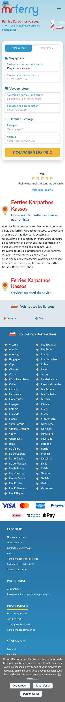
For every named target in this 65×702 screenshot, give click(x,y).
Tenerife (46, 473)
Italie (44, 369)
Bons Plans (12, 654)
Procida (45, 453)
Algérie (13, 349)
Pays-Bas (46, 438)
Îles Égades (16, 483)
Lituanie (45, 404)
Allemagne (15, 354)
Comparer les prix (32, 153)
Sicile (44, 463)
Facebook (12, 649)
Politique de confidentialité (20, 564)
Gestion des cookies (17, 569)
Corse (12, 374)
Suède (44, 468)
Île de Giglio (16, 458)
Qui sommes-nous (16, 537)
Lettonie (46, 399)
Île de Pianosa (17, 463)
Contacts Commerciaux (19, 548)
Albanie (13, 344)
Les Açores (47, 389)
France (13, 419)
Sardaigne (46, 458)
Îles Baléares (16, 468)
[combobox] (32, 69)
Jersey (45, 374)
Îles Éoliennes (17, 488)
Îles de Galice (17, 478)
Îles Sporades (49, 344)
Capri (12, 364)
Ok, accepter (20, 685)
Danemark (15, 394)
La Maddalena (49, 379)
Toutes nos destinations (38, 334)
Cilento (13, 369)
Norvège (46, 429)
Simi (41, 318)
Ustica (44, 483)
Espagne (14, 404)
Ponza (44, 448)
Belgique (14, 359)
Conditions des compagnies (21, 630)
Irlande (45, 354)
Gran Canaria (16, 424)
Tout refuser (43, 685)
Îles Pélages (16, 493)
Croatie (13, 389)
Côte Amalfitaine (19, 379)
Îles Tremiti (47, 349)
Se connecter (13, 589)
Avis (9, 553)
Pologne (46, 444)
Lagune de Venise (51, 384)
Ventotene (47, 488)
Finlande (14, 414)
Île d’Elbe (14, 448)
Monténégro (48, 419)
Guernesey (15, 438)
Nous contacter (15, 542)
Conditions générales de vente (22, 559)
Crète (12, 384)
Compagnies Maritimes (19, 624)
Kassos (11, 318)
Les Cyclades (48, 394)
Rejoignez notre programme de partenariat (28, 594)
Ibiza (12, 444)
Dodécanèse (16, 399)
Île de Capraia (17, 453)
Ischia (44, 364)
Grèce (12, 434)
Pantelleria (47, 434)
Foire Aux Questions (17, 613)
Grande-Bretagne (19, 429)
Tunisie (45, 478)
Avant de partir (14, 619)
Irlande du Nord (50, 359)
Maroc (45, 414)
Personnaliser (31, 693)
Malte (44, 409)
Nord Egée (47, 424)
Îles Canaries (16, 473)
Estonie (13, 409)
